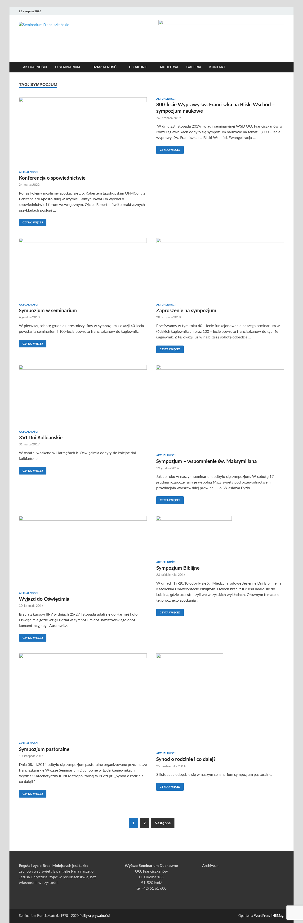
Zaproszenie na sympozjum (186, 310)
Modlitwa (169, 67)
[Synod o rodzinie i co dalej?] (220, 700)
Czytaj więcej (31, 221)
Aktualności (35, 67)
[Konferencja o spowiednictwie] (83, 132)
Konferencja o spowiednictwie (52, 178)
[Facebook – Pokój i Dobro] (268, 11)
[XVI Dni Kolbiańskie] (83, 395)
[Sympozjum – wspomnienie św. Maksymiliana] (220, 407)
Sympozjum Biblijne (178, 568)
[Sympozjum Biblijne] (220, 536)
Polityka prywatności (95, 916)
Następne (163, 823)
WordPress (262, 916)
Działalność (104, 67)
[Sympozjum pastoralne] (83, 695)
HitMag (277, 916)
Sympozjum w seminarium (48, 310)
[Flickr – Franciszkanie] (281, 11)
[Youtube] (261, 11)
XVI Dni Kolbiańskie (40, 437)
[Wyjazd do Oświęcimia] (83, 552)
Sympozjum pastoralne (44, 749)
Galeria (193, 67)
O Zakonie (138, 67)
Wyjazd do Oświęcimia (44, 599)
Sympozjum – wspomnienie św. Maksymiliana (206, 461)
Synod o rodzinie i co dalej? (186, 759)
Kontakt (217, 67)
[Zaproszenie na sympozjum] (220, 268)
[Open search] (281, 67)
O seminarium (67, 67)
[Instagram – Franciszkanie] (274, 11)
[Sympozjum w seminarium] (83, 268)
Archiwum (210, 866)
